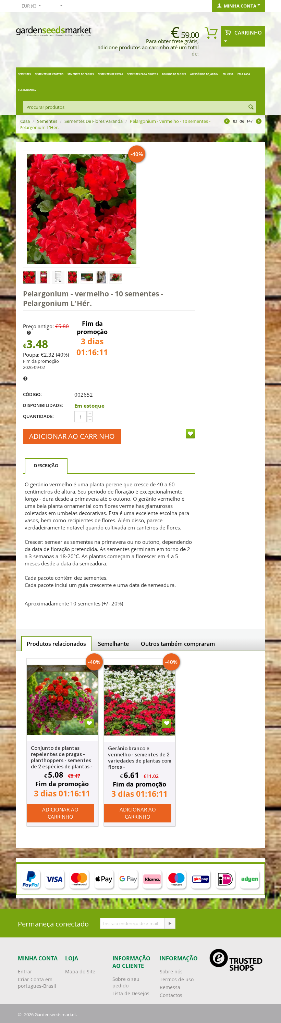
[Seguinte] (258, 122)
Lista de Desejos (130, 993)
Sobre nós (171, 971)
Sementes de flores (81, 74)
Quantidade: (38, 416)
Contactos (171, 995)
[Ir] (169, 923)
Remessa (170, 987)
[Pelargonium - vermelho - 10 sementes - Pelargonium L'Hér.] (81, 209)
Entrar (25, 971)
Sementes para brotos (142, 74)
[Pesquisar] (250, 107)
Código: (32, 394)
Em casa (228, 74)
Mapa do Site (80, 971)
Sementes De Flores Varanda (93, 121)
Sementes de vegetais (49, 74)
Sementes (24, 74)
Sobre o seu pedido (125, 982)
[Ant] (227, 122)
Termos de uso (177, 979)
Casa (25, 121)
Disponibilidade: (43, 405)
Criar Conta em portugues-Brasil (37, 982)
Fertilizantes (27, 89)
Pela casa (243, 74)
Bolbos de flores (174, 74)
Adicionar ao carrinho (72, 436)
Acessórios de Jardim (204, 74)
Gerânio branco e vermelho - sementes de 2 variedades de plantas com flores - (139, 757)
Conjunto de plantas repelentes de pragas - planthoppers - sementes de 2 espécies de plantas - (62, 757)
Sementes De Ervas (110, 74)
